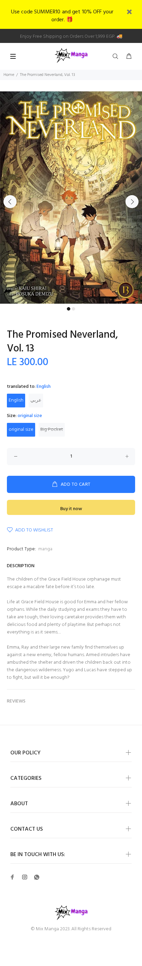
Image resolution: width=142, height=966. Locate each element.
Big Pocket (51, 430)
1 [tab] (68, 309)
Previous (10, 201)
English (16, 400)
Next (132, 201)
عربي (35, 400)
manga (45, 549)
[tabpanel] (71, 197)
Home (8, 74)
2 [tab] (73, 309)
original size (21, 430)
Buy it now (71, 509)
